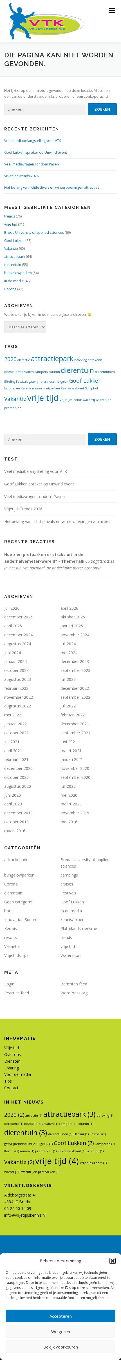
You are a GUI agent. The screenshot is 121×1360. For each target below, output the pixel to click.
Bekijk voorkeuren (60, 1347)
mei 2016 (68, 821)
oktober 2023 (16, 670)
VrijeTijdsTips (16, 955)
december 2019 (18, 812)
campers (41, 372)
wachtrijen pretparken (40, 1172)
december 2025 (18, 617)
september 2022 (75, 697)
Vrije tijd (11, 1047)
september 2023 (75, 670)
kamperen (12, 388)
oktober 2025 (72, 617)
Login (9, 984)
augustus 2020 (17, 786)
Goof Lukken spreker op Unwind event (35, 152)
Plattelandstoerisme (78, 928)
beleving (80, 360)
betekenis (95, 360)
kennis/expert (72, 919)
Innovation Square (20, 919)
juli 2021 (11, 741)
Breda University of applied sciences (34, 232)
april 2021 (13, 750)
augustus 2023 (17, 679)
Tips (8, 1081)
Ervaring (11, 1068)
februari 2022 (72, 715)
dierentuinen (105, 372)
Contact (11, 1087)
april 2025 (13, 625)
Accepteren (61, 1316)
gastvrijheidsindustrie (44, 382)
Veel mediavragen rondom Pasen (31, 164)
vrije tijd (10, 224)
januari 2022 (15, 723)
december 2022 (74, 688)
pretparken (51, 388)
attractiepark (14, 256)
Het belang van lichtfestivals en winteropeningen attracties (51, 187)
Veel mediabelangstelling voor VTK (32, 140)
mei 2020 (68, 795)
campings (69, 875)
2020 (10, 359)
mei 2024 (68, 652)
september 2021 (75, 732)
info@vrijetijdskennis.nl (25, 1215)
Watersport (70, 955)
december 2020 (18, 768)
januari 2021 (71, 759)
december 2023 (74, 661)
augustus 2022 (17, 706)
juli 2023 (68, 679)
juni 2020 (12, 795)
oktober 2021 (16, 732)
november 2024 (74, 634)
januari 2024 (15, 661)
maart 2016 (14, 830)
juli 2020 (68, 786)
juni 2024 (12, 652)
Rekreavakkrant (72, 388)
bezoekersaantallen (19, 372)
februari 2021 (16, 759)
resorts (10, 937)
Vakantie (11, 248)
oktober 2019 (16, 821)
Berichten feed (73, 984)
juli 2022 (68, 706)
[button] (112, 1261)
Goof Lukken (14, 240)
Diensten (12, 1061)
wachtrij (89, 400)
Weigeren (60, 1331)
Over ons (12, 1054)
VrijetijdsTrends (71, 400)
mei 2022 (12, 715)
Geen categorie (18, 902)
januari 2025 (71, 625)
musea (37, 388)
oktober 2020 (16, 777)
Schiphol (91, 388)
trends (9, 216)
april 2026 (69, 608)
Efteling (9, 382)
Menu (111, 10)
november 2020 (74, 768)
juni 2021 (68, 741)
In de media (14, 281)
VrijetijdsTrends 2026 (21, 176)
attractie (23, 360)
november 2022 (18, 697)
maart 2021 (71, 750)
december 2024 (18, 634)
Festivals (22, 382)
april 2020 (13, 804)
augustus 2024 (17, 643)
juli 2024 (68, 643)
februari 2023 (16, 688)
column (54, 372)
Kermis (26, 388)
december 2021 (74, 723)
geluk (64, 382)
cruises (66, 884)
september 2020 (75, 777)
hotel (9, 910)
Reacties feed (16, 993)
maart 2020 (71, 804)
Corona (10, 289)
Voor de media (17, 1074)
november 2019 (74, 812)
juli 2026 (11, 608)
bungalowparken (18, 272)
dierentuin (12, 264)
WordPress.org (74, 993)
